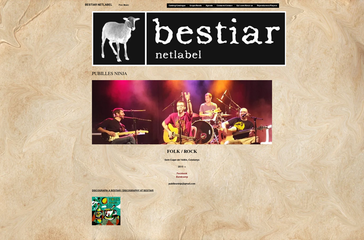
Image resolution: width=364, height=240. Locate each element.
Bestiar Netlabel (98, 4)
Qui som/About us (244, 5)
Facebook (182, 173)
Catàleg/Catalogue (177, 5)
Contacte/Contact (224, 5)
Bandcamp (182, 176)
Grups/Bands (196, 5)
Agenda (209, 5)
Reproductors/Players (267, 5)
